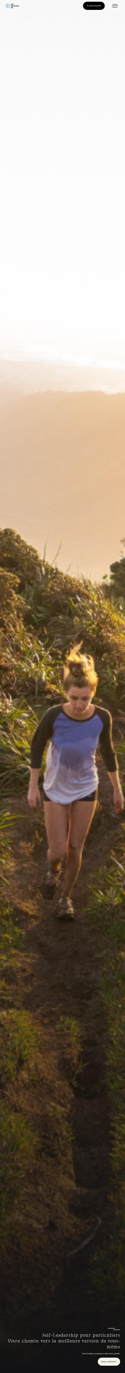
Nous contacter (109, 1362)
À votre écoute (94, 6)
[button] (115, 6)
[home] (12, 6)
